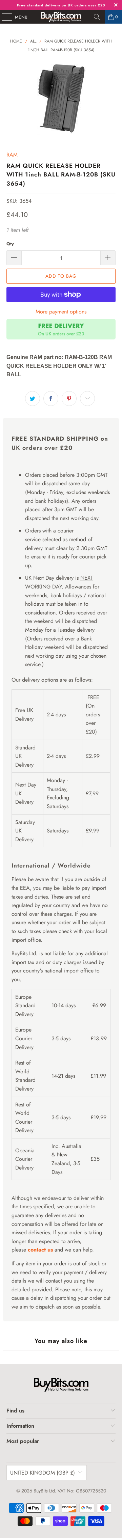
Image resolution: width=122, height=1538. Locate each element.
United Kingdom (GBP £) (42, 1473)
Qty (10, 244)
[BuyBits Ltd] (61, 17)
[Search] (96, 17)
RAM (12, 155)
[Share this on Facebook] (50, 398)
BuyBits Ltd (44, 1490)
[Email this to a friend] (87, 398)
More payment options (61, 311)
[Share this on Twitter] (32, 398)
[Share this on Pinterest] (69, 398)
